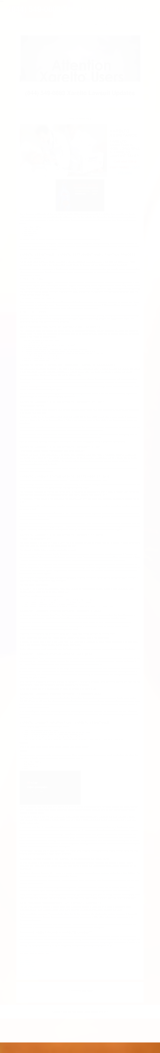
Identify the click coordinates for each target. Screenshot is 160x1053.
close (2, 1)
